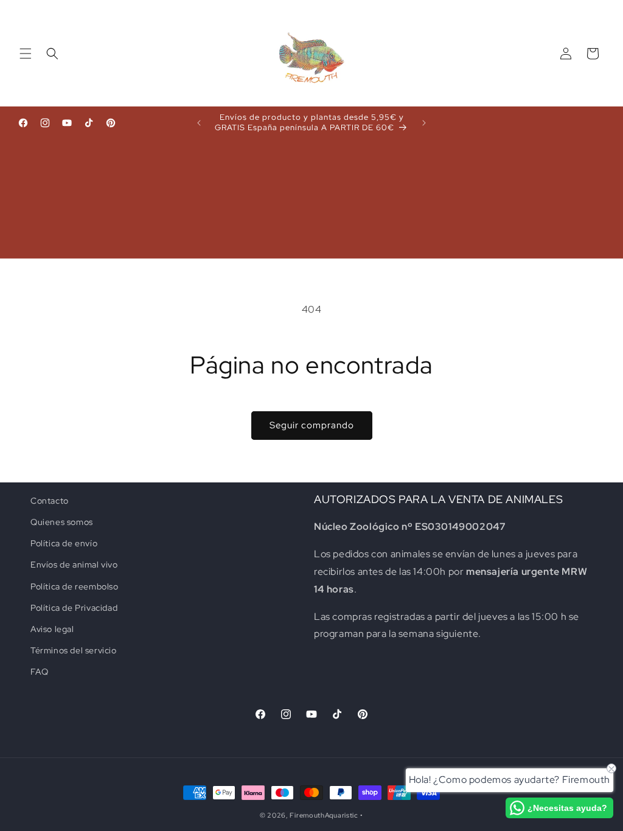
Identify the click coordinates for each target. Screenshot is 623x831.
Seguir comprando (312, 425)
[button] (25, 53)
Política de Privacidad (73, 607)
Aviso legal (52, 629)
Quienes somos (61, 521)
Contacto (49, 500)
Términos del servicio (73, 650)
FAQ (39, 671)
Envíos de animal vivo (74, 564)
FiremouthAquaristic (324, 815)
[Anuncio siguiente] (424, 122)
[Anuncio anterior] (199, 122)
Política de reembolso (74, 586)
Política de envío (63, 543)
